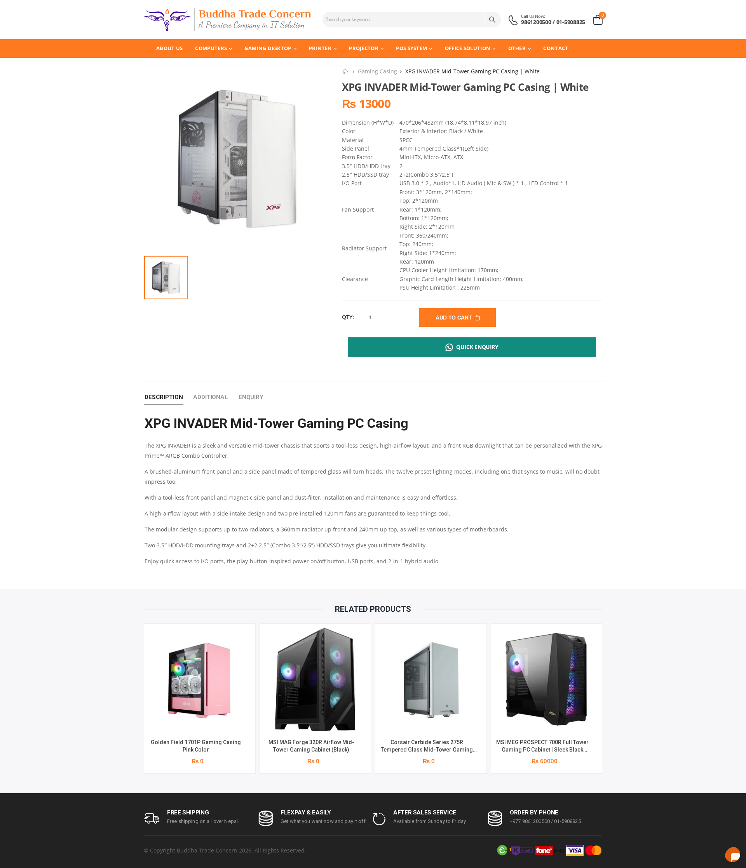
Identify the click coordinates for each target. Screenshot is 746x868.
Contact (555, 48)
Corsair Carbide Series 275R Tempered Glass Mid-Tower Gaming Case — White (427, 749)
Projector (363, 48)
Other (517, 48)
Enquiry (251, 397)
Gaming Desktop (267, 48)
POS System (411, 48)
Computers (211, 48)
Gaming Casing (377, 71)
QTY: (348, 317)
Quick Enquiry (477, 347)
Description (164, 397)
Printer (320, 48)
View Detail (199, 721)
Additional (210, 397)
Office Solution (468, 48)
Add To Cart (455, 317)
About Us (169, 48)
